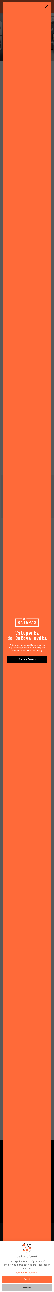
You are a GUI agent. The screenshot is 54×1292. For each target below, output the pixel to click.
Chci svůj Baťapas (27, 659)
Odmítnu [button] (27, 1287)
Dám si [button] (27, 1279)
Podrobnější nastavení (27, 1272)
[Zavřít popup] (46, 7)
